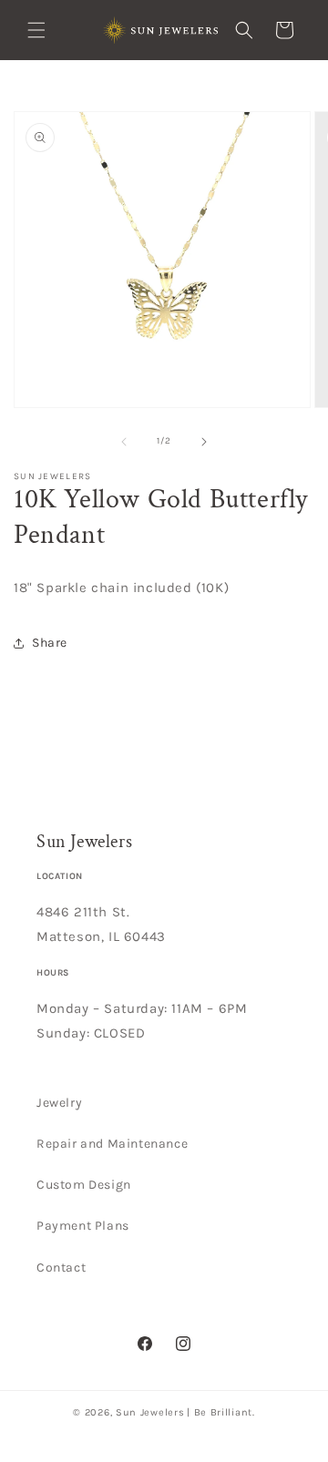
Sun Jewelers (150, 1412)
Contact (61, 1267)
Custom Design (83, 1184)
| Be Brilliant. (221, 1412)
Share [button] (49, 642)
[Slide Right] (204, 442)
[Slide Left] (124, 442)
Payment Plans (82, 1225)
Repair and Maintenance (112, 1143)
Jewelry (59, 1102)
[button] (36, 30)
